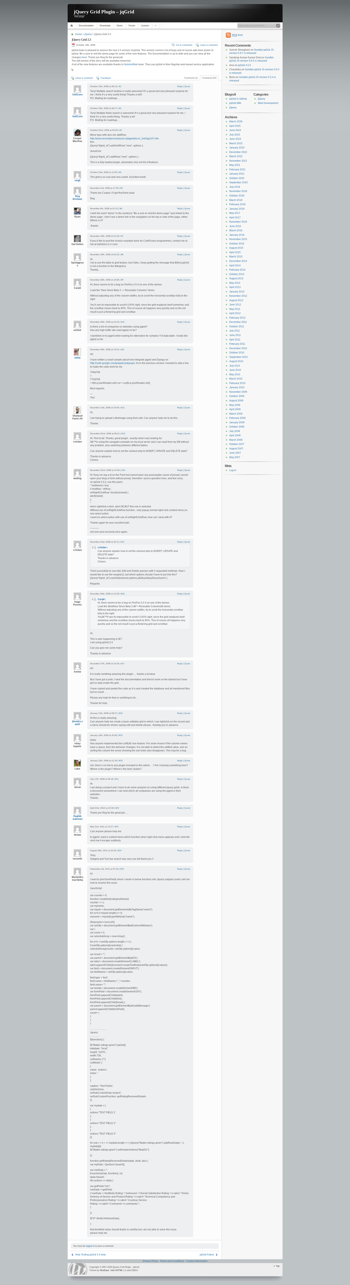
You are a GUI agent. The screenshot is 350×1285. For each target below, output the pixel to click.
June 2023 (235, 139)
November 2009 (238, 391)
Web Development (268, 103)
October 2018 (236, 195)
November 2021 (238, 160)
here (84, 57)
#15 (122, 542)
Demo (120, 25)
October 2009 (236, 396)
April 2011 (234, 339)
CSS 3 (134, 1270)
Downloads (105, 25)
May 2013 (234, 283)
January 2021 (236, 173)
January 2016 (236, 235)
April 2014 (235, 265)
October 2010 (236, 352)
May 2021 (234, 165)
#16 (123, 594)
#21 (117, 779)
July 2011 (234, 330)
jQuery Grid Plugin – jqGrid (104, 11)
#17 (123, 663)
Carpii (101, 599)
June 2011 (235, 335)
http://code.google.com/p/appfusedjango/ (112, 363)
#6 (121, 208)
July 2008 (234, 431)
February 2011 (237, 343)
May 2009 (234, 405)
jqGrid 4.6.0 (244, 65)
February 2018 (237, 204)
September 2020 (238, 182)
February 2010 (237, 383)
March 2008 (235, 439)
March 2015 (235, 256)
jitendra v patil (77, 723)
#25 (122, 869)
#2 (120, 108)
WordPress (78, 1269)
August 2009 (236, 400)
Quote (187, 86)
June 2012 (235, 304)
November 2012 (238, 295)
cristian (102, 547)
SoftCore (77, 94)
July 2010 (234, 365)
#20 (121, 760)
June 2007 (235, 452)
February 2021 (237, 169)
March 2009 (235, 413)
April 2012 (235, 313)
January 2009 (236, 422)
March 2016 (235, 230)
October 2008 (236, 426)
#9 (122, 280)
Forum (132, 25)
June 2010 (235, 370)
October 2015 (236, 243)
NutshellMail (131, 64)
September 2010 (238, 357)
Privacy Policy (150, 1261)
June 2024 (235, 130)
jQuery (88, 34)
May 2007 (234, 457)
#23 (116, 826)
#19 (121, 735)
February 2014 (237, 269)
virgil (77, 180)
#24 (120, 850)
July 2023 (234, 134)
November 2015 (238, 239)
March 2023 (235, 143)
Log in (232, 470)
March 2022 (235, 156)
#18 (121, 713)
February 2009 (237, 418)
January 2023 (236, 147)
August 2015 (236, 247)
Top (278, 1266)
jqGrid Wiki (235, 103)
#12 (123, 407)
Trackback (105, 78)
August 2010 (236, 361)
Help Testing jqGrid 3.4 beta (90, 1254)
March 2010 (235, 378)
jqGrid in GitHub (238, 98)
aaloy (77, 357)
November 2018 (238, 191)
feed (237, 35)
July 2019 (234, 187)
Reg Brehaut (77, 197)
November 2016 (238, 221)
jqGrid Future (207, 1254)
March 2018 (235, 200)
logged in (90, 1246)
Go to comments (184, 45)
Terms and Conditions (172, 1261)
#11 (122, 349)
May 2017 (234, 213)
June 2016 (235, 226)
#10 (123, 322)
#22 (117, 808)
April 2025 (235, 126)
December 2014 (238, 261)
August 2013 (236, 278)
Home (72, 25)
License (145, 25)
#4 (120, 172)
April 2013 (235, 287)
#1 (120, 86)
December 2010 (238, 348)
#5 (121, 188)
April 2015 (235, 252)
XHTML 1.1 (120, 1270)
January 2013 (236, 291)
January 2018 (236, 208)
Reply (179, 86)
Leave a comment (209, 45)
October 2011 (236, 326)
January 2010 (236, 387)
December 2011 (238, 322)
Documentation (86, 25)
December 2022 (238, 152)
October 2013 (236, 274)
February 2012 (237, 317)
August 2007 (236, 448)
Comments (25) (209, 78)
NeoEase (104, 1270)
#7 (122, 236)
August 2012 (236, 300)
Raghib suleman (77, 817)
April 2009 (235, 409)
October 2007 (236, 444)
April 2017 (235, 217)
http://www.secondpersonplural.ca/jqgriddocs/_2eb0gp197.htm (124, 138)
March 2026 (235, 121)
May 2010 (234, 374)
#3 (121, 130)
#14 (123, 470)
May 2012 (234, 309)
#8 (122, 254)
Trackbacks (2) (191, 78)
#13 (123, 433)
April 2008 (235, 435)
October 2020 (236, 178)
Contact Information (196, 1261)
